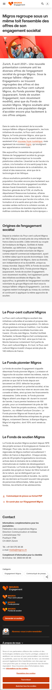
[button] (4, 4)
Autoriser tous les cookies (26, 686)
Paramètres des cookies (26, 673)
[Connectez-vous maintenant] (47, 4)
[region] (26, 667)
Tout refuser (26, 680)
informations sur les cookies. (17, 668)
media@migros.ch (18, 549)
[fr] (16, 3)
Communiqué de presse (36, 573)
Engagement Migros (13, 573)
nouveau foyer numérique (30, 141)
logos (28, 144)
